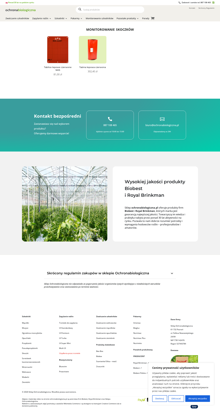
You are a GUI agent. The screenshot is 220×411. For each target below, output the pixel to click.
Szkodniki (59, 18)
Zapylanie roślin (40, 18)
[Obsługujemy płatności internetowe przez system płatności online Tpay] (194, 407)
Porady (145, 18)
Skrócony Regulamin (206, 8)
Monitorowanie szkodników (99, 18)
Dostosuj (159, 398)
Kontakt (192, 8)
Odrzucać (176, 398)
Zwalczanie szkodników (17, 18)
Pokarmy (75, 18)
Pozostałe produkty (126, 18)
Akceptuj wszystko (197, 398)
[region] (181, 384)
